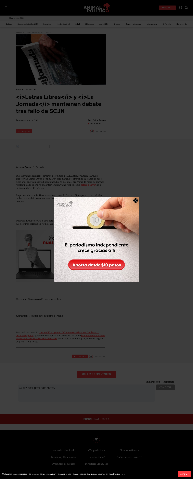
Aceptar (184, 474)
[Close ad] (135, 200)
